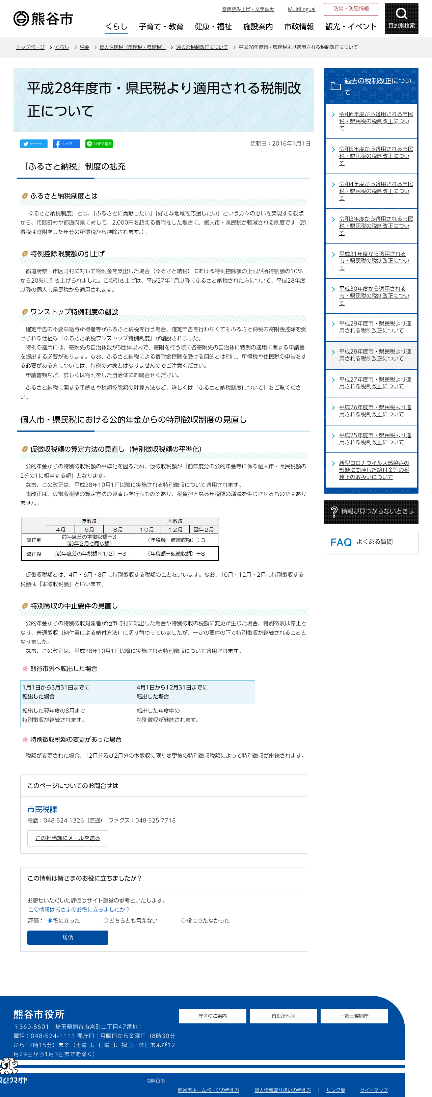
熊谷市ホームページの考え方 (208, 1090)
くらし (62, 47)
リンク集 (335, 1090)
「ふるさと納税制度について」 (231, 387)
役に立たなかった (208, 920)
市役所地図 (283, 1016)
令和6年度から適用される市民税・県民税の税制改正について (376, 121)
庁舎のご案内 (212, 1016)
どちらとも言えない (133, 920)
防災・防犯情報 (351, 8)
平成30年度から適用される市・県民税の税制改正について (374, 296)
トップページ (30, 47)
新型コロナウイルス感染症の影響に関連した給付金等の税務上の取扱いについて (374, 470)
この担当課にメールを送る (67, 838)
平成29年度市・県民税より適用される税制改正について (375, 327)
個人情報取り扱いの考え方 (282, 1090)
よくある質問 (374, 542)
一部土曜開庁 (354, 1016)
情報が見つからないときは (377, 511)
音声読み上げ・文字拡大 (248, 9)
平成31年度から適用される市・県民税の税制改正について (374, 261)
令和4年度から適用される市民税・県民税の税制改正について (376, 191)
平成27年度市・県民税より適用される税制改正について (375, 383)
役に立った (66, 920)
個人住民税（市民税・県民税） (133, 47)
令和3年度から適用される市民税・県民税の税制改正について (376, 226)
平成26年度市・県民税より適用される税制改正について (375, 410)
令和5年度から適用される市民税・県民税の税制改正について (376, 156)
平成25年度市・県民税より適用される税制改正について (375, 439)
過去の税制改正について (202, 47)
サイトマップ (374, 1090)
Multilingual (302, 9)
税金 (84, 47)
